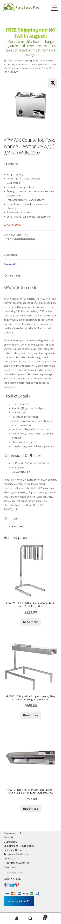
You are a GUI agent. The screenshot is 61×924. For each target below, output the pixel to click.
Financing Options (14, 850)
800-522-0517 (13, 879)
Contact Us (10, 858)
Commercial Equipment (26, 60)
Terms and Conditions (16, 854)
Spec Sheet (18, 526)
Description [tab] (10, 254)
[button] (52, 83)
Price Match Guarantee (16, 862)
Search (30, 918)
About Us (9, 837)
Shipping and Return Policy (19, 845)
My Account (10, 867)
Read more (30, 622)
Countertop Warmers (38, 64)
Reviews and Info (13, 833)
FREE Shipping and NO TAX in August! (30, 32)
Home (10, 60)
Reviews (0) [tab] (10, 264)
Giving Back (10, 841)
